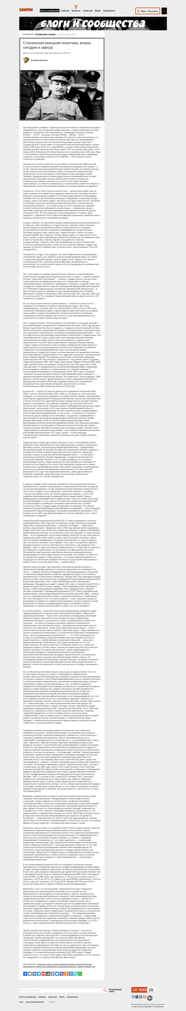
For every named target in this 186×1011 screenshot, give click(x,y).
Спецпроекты (109, 11)
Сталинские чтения (45, 34)
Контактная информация (35, 1002)
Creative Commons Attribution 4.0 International (147, 1007)
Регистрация (153, 11)
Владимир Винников (39, 60)
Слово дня (87, 11)
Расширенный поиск (115, 990)
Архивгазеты (151, 989)
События (65, 11)
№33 (142, 989)
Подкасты (76, 11)
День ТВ (52, 1002)
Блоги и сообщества (49, 11)
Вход (143, 11)
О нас (21, 1002)
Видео (98, 11)
